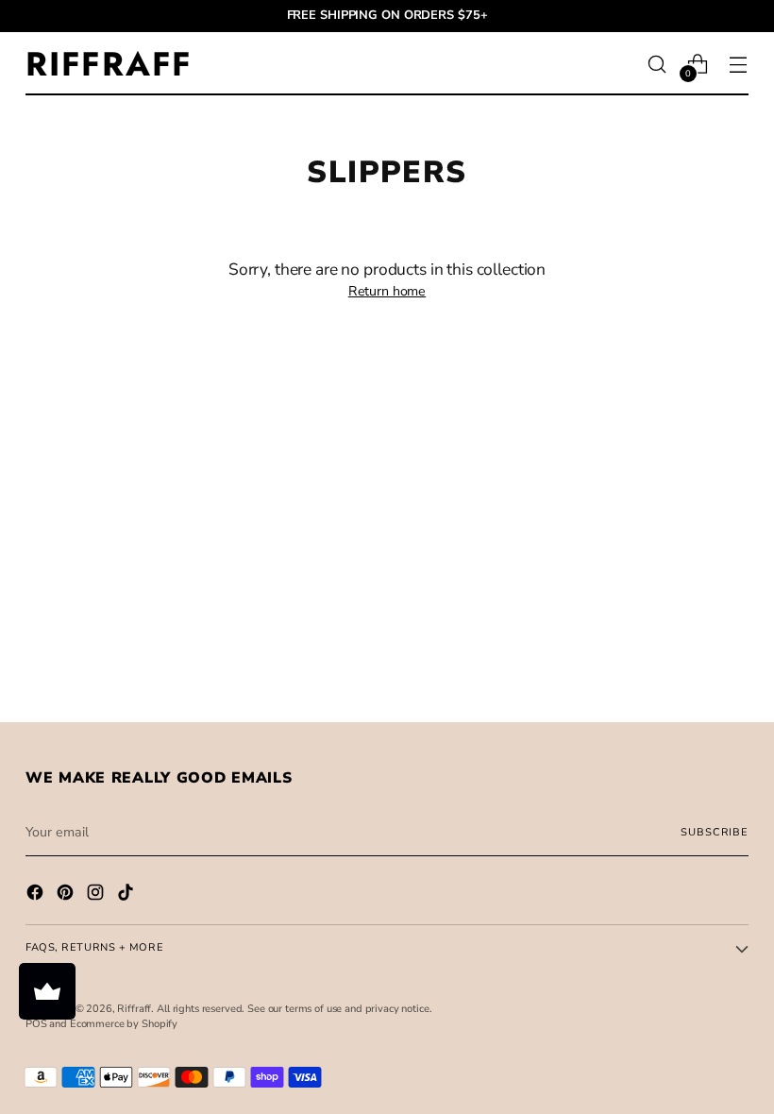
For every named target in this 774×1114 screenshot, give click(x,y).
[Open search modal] (657, 63)
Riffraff (134, 1009)
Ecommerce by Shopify (123, 1024)
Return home (387, 291)
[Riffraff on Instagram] (97, 895)
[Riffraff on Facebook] (36, 895)
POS (36, 1024)
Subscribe (714, 832)
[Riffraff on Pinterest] (67, 895)
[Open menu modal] (738, 63)
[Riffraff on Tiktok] (127, 895)
